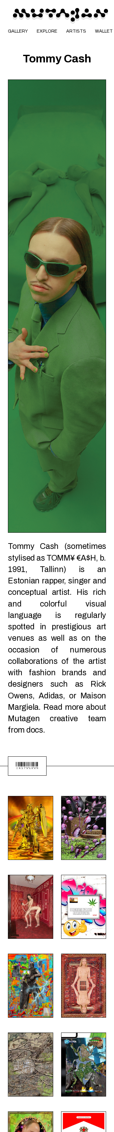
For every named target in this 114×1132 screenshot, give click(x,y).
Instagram (27, 766)
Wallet (104, 31)
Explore (47, 31)
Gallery (18, 31)
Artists (76, 31)
